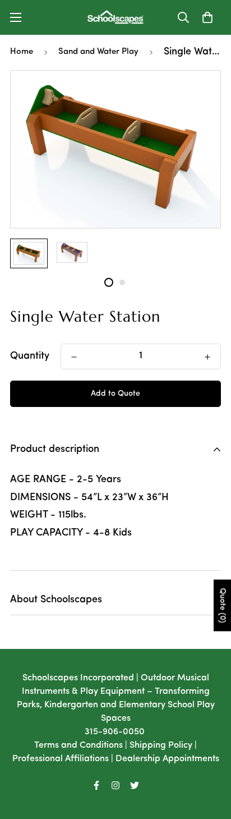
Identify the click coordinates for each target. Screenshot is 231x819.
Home (21, 52)
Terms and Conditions (78, 745)
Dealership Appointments (167, 758)
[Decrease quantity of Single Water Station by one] (74, 357)
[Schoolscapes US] (115, 17)
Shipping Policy (161, 745)
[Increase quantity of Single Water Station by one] (207, 357)
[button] (207, 17)
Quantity (29, 356)
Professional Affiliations (60, 758)
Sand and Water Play (98, 52)
